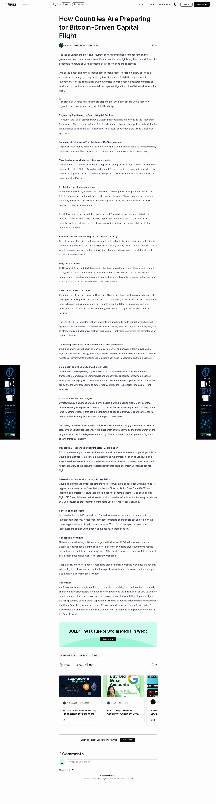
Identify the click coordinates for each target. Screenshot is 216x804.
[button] (141, 4)
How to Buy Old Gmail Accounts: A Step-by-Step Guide (122, 712)
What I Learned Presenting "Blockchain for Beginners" (79, 712)
